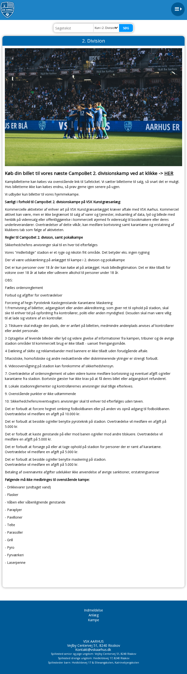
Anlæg (94, 615)
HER (168, 173)
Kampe (93, 620)
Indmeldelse (93, 610)
